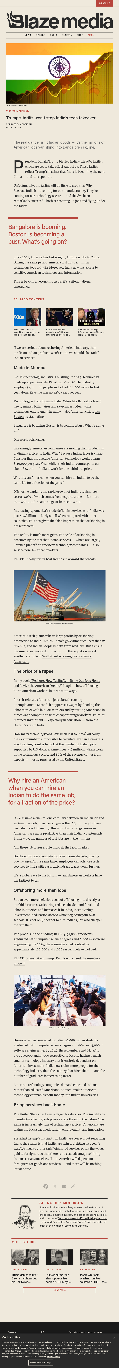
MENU (91, 35)
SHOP (80, 35)
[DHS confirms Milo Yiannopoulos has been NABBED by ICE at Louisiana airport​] (59, 1257)
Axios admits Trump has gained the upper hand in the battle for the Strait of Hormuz (27, 332)
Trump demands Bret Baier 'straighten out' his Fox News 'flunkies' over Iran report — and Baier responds (24, 1279)
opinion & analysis (17, 111)
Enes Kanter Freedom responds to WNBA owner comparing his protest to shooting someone (57, 332)
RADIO (53, 35)
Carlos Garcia (19, 1270)
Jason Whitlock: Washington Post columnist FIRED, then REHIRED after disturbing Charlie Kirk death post (94, 1279)
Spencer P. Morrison (19, 125)
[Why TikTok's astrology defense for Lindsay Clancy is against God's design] (91, 316)
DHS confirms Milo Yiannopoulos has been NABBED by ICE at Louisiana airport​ (59, 1279)
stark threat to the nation (79, 1119)
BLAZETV (67, 35)
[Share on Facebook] (45, 1186)
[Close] (114, 1338)
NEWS (28, 35)
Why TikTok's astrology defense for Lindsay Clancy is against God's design (91, 332)
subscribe (104, 3)
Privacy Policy (53, 1357)
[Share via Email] (64, 1186)
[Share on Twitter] (55, 1186)
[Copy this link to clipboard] (73, 1186)
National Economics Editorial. (71, 1226)
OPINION (40, 35)
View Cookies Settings (40, 1362)
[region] (59, 1350)
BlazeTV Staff (87, 1270)
